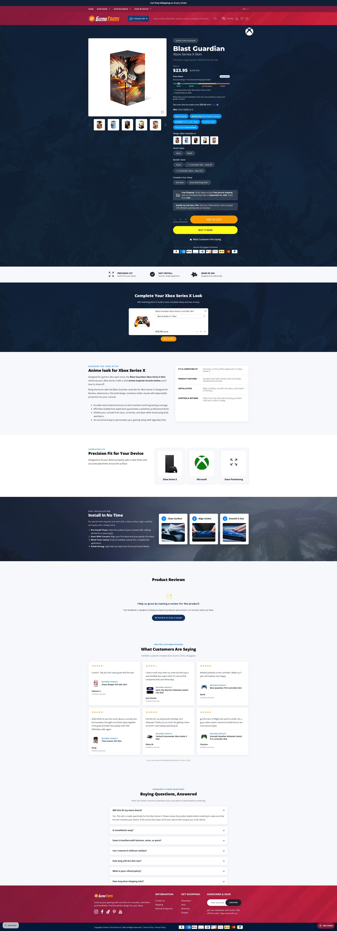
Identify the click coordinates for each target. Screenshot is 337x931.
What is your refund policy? (127, 871)
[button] (227, 19)
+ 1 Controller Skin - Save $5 (199, 164)
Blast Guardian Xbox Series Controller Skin (174, 311)
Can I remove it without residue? (130, 850)
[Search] (215, 18)
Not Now (180, 182)
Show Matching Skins (199, 182)
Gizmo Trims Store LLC (113, 927)
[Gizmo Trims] (104, 18)
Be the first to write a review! (168, 618)
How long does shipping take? (128, 881)
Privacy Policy (160, 927)
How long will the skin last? (127, 860)
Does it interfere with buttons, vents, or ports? (137, 840)
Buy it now (205, 230)
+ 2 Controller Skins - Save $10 (189, 171)
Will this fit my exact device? (127, 810)
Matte (189, 153)
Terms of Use (148, 927)
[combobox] (185, 18)
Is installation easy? (123, 830)
